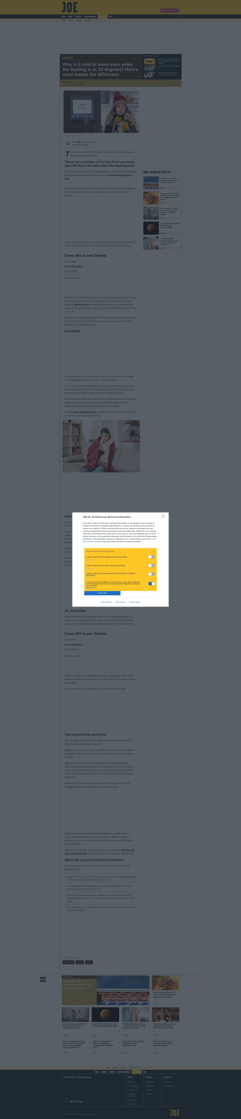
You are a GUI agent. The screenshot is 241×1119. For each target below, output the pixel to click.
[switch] (151, 556)
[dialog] (120, 559)
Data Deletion (106, 602)
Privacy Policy (134, 602)
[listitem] (120, 551)
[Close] (164, 517)
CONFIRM (102, 593)
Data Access (120, 602)
